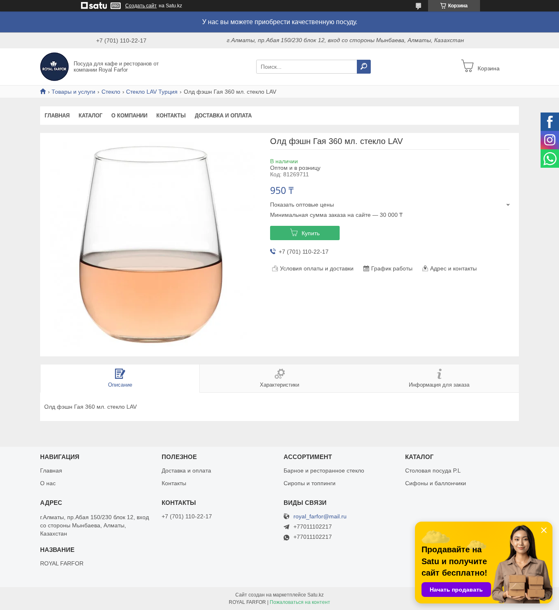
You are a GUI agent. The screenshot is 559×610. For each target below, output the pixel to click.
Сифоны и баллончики (435, 483)
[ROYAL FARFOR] (54, 66)
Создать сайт (141, 6)
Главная (57, 116)
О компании (129, 116)
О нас (48, 483)
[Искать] (364, 67)
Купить (311, 233)
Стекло (110, 91)
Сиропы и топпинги (310, 483)
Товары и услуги (73, 91)
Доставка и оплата (223, 116)
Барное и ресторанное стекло (324, 470)
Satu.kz (315, 595)
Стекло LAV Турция (152, 91)
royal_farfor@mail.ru (320, 516)
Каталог (90, 116)
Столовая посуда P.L (433, 470)
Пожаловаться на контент (300, 602)
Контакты (171, 116)
